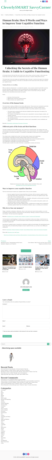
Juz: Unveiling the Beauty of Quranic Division (16, 379)
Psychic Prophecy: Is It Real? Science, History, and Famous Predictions (15, 370)
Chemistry (3, 402)
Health (2, 417)
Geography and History (5, 416)
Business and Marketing (6, 399)
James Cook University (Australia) (40, 229)
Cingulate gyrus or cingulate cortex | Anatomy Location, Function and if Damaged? (23, 216)
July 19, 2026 (5, 271)
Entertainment (4, 412)
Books (2, 396)
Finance (2, 415)
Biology (2, 395)
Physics (2, 428)
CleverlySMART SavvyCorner (26, 7)
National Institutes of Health (17, 229)
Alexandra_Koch (11, 232)
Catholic (2, 400)
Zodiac (2, 443)
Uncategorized (4, 440)
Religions (3, 432)
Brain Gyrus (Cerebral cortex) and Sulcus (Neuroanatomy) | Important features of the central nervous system (26, 234)
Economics (3, 411)
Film (2, 413)
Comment (5, 304)
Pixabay (17, 232)
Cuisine (2, 407)
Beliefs (2, 392)
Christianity (3, 406)
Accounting (3, 390)
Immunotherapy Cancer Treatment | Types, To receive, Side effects (18, 383)
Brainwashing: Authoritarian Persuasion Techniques (17, 123)
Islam (2, 421)
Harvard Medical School (28, 229)
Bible (2, 394)
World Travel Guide (5, 441)
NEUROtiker (18, 185)
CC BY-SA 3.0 (24, 185)
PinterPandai (8, 229)
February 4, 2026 (23, 269)
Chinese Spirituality (5, 403)
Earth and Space (4, 409)
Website (28, 326)
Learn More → (26, 289)
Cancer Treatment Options (25, 267)
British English (4, 398)
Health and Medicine (20, 26)
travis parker (3, 379)
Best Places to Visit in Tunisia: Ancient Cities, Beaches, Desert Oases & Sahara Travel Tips (19, 371)
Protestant (3, 431)
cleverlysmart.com (6, 26)
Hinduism (3, 420)
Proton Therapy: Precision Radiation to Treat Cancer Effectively (41, 268)
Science (2, 435)
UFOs (2, 439)
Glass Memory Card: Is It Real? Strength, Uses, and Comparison (14, 372)
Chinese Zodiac (4, 404)
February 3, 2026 (39, 271)
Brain (28, 26)
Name (4, 320)
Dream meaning (4, 408)
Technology (3, 437)
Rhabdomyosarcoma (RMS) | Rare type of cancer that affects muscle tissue (24, 380)
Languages (3, 424)
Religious (3, 433)
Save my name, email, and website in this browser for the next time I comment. (20, 331)
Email (4, 326)
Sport (2, 436)
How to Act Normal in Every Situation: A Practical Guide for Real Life (9, 268)
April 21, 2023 (13, 26)
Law (2, 425)
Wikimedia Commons (32, 185)
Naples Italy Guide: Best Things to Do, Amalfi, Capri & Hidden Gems (14, 374)
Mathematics (3, 427)
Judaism (2, 423)
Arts (2, 391)
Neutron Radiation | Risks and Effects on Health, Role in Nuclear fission (23, 382)
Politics (2, 429)
